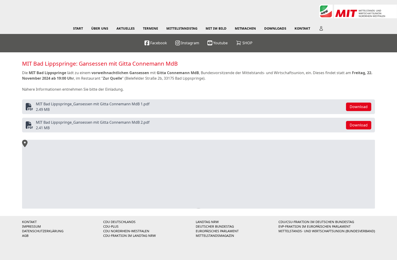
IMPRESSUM (31, 226)
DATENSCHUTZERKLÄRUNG (42, 231)
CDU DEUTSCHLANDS (119, 222)
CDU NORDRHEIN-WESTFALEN (126, 231)
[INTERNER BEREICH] (321, 28)
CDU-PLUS (111, 226)
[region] (198, 174)
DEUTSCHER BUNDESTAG (215, 226)
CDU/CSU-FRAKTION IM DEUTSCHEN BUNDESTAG (316, 222)
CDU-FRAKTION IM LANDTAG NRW (129, 235)
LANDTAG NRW (207, 222)
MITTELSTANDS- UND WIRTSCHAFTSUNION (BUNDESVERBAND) (326, 231)
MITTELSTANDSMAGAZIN (215, 235)
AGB (25, 235)
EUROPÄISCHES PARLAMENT (217, 231)
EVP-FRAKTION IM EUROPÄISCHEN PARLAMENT (314, 226)
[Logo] (358, 11)
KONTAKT (29, 222)
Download (359, 106)
